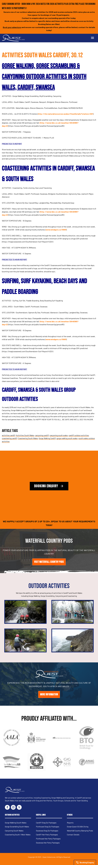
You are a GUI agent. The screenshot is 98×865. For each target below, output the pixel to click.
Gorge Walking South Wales (15, 822)
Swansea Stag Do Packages (47, 830)
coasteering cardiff (9, 438)
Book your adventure (12, 27)
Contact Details (73, 834)
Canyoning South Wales (14, 830)
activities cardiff (8, 435)
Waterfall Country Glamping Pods (80, 830)
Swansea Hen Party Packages (48, 843)
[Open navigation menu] (92, 38)
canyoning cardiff (42, 435)
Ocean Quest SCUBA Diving (77, 826)
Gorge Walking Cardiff (47, 438)
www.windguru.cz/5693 (56, 229)
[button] (85, 862)
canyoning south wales (59, 435)
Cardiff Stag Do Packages (46, 822)
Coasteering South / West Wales (17, 834)
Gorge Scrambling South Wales (17, 826)
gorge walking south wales (67, 438)
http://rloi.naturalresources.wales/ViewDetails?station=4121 (65, 114)
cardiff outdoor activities (79, 435)
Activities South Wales (25, 435)
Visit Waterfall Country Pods (49, 562)
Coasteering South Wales (28, 438)
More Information (49, 694)
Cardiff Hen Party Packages (47, 834)
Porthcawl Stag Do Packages (47, 826)
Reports (70, 822)
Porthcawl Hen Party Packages (48, 838)
